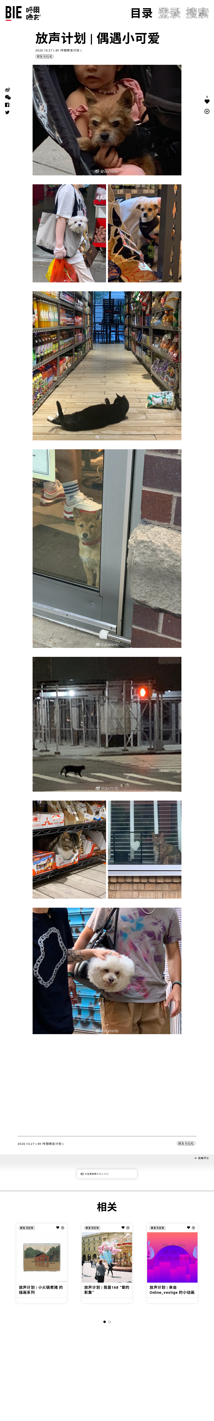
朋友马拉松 (44, 56)
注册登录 (92, 1174)
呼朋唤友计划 (70, 50)
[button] (104, 1322)
